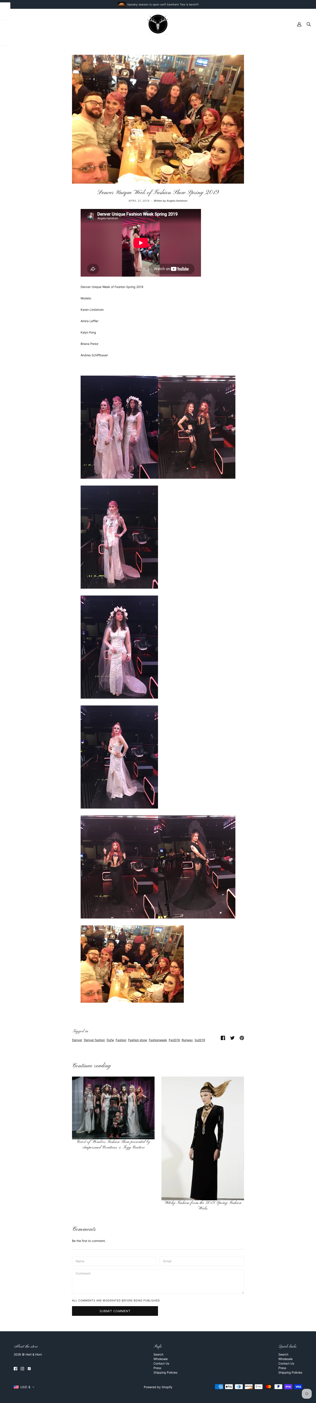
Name (79, 1260)
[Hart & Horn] (158, 24)
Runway (187, 1040)
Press (157, 1368)
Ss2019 (200, 1040)
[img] (15, 1368)
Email (167, 1260)
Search (158, 1354)
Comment (83, 1273)
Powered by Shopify (158, 1387)
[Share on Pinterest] (242, 1038)
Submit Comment (115, 1311)
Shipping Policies (165, 1372)
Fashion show (137, 1040)
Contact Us (161, 1363)
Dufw (110, 1040)
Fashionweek (158, 1040)
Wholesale (160, 1359)
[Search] (309, 24)
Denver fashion (94, 1040)
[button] (24, 1387)
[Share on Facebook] (223, 1038)
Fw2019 (174, 1040)
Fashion (121, 1040)
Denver (77, 1040)
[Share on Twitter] (232, 1038)
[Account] (299, 24)
